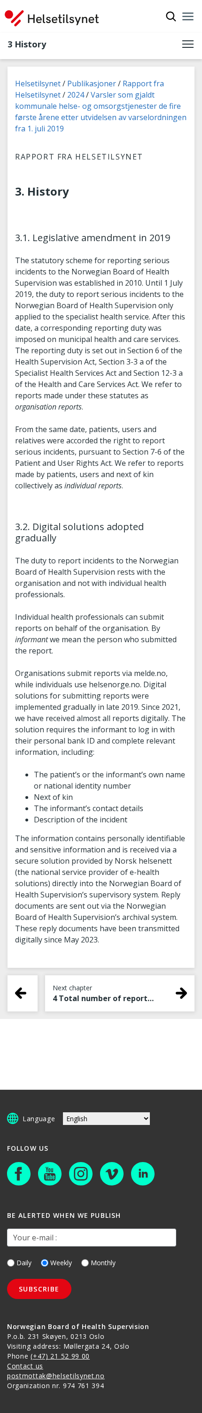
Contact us (25, 1365)
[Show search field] (171, 16)
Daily (23, 1262)
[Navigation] (187, 16)
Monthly (103, 1262)
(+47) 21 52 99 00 (60, 1356)
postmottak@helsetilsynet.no (56, 1375)
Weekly (61, 1262)
